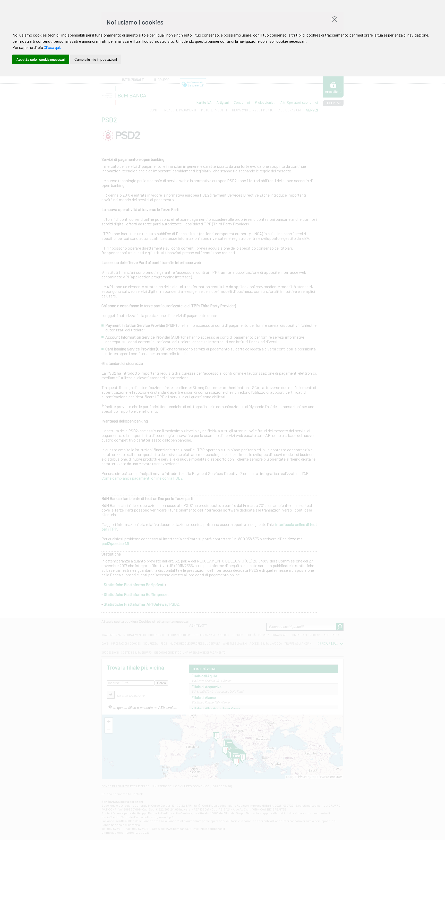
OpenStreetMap (314, 776)
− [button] (108, 729)
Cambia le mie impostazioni (95, 59)
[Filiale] (242, 758)
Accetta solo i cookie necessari (40, 59)
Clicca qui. (52, 47)
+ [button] (108, 721)
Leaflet (292, 776)
